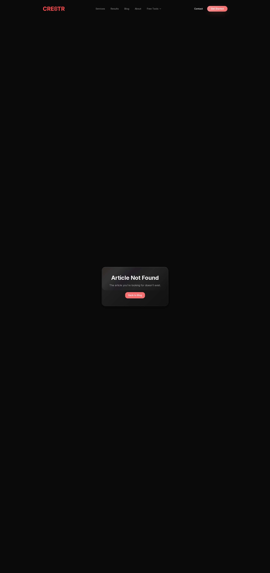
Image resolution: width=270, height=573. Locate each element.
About (138, 8)
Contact (198, 8)
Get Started (217, 8)
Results (115, 8)
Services (100, 8)
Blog (126, 8)
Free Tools (152, 8)
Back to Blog (135, 295)
